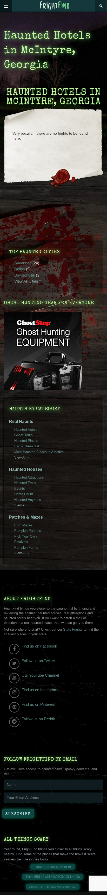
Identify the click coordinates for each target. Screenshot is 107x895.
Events (19, 489)
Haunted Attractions (29, 477)
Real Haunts (21, 421)
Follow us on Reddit (38, 719)
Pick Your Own (25, 536)
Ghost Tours (23, 435)
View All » (21, 457)
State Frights (73, 629)
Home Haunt (23, 494)
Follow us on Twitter (38, 660)
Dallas (19, 269)
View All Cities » (27, 281)
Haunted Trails (25, 483)
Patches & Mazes (26, 517)
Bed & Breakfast (26, 446)
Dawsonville (24, 275)
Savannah (22, 263)
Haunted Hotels (25, 430)
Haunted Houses (25, 469)
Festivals (21, 542)
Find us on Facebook (39, 646)
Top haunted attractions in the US (52, 877)
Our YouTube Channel (40, 675)
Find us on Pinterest (38, 704)
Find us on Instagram (39, 690)
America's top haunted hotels (52, 887)
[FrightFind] (54, 5)
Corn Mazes (23, 525)
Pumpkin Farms (26, 548)
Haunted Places (26, 441)
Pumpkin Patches (27, 531)
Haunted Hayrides (27, 500)
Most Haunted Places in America (39, 452)
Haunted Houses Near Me (53, 867)
